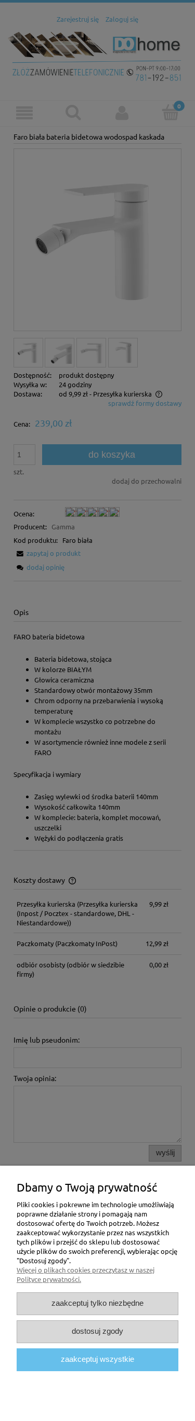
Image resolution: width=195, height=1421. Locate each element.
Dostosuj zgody (97, 1331)
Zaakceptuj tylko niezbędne (97, 1303)
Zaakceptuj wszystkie (97, 1359)
